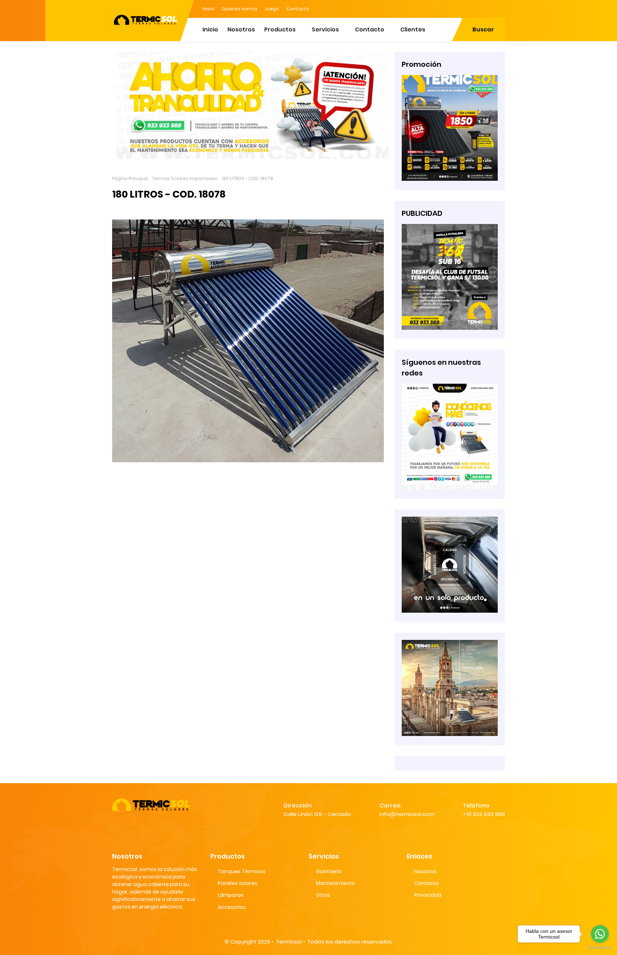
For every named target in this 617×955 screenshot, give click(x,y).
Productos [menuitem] (280, 29)
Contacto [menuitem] (369, 29)
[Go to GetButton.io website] (599, 947)
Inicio (208, 9)
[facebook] (471, 8)
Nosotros (425, 871)
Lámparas (231, 895)
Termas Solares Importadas (184, 178)
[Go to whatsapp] (600, 934)
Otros (323, 895)
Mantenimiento (335, 883)
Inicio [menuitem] (210, 29)
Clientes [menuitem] (412, 29)
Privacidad (427, 895)
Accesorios (232, 907)
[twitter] (485, 8)
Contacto (297, 9)
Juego (272, 9)
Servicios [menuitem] (325, 29)
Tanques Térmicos (242, 871)
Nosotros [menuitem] (241, 29)
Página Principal (130, 178)
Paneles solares (237, 883)
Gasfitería (328, 871)
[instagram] (499, 8)
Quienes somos (239, 9)
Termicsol (289, 941)
